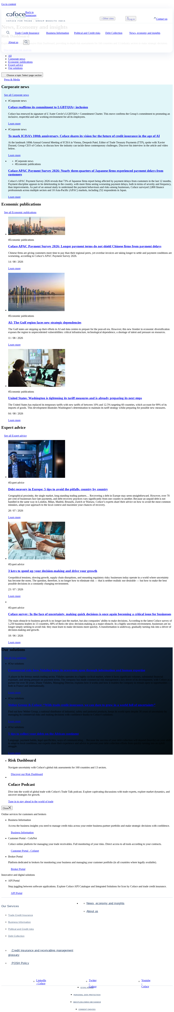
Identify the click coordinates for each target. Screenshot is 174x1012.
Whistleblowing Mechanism (87, 1002)
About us (92, 911)
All (10, 55)
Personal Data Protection (87, 995)
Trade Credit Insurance (20, 915)
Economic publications (20, 61)
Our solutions (15, 68)
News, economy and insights (105, 903)
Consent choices (87, 1009)
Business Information (19, 922)
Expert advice (15, 65)
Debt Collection (16, 936)
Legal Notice (86, 987)
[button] (8, 33)
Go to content (8, 4)
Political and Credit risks (21, 929)
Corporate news (16, 58)
